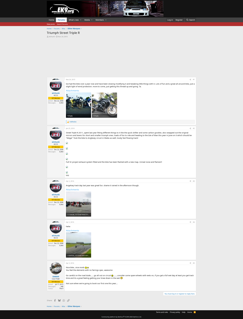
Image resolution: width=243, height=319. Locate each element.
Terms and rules (162, 312)
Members (100, 20)
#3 (194, 181)
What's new (74, 20)
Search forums (62, 24)
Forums (61, 20)
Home (51, 20)
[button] (81, 20)
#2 (194, 128)
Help (183, 312)
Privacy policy (175, 312)
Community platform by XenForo (122, 317)
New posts (51, 24)
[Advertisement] (121, 56)
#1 (194, 79)
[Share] (190, 79)
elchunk (52, 36)
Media (87, 20)
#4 (194, 222)
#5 (194, 263)
